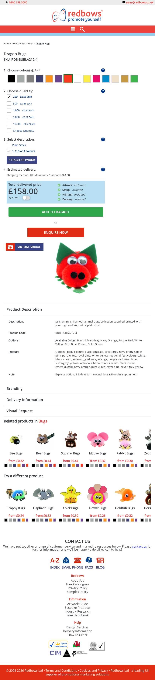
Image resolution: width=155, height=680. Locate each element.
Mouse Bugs (97, 453)
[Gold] (125, 79)
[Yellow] (87, 79)
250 (22, 96)
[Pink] (96, 79)
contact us (139, 546)
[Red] (68, 79)
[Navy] (39, 79)
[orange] (19, 465)
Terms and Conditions (61, 670)
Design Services (77, 627)
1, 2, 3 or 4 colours (23, 151)
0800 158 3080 (17, 2)
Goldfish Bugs (125, 508)
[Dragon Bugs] (77, 267)
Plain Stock (19, 145)
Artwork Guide (77, 604)
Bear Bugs (43, 453)
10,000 (24, 124)
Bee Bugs (16, 453)
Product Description (24, 309)
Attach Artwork (22, 160)
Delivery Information (25, 399)
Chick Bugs (70, 508)
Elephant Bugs (43, 508)
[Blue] (106, 79)
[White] (77, 79)
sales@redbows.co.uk (139, 2)
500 (22, 103)
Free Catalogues (77, 584)
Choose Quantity (23, 130)
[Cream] (115, 79)
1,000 (23, 110)
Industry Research (78, 611)
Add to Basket (56, 212)
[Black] (11, 79)
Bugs (43, 421)
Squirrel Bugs (70, 453)
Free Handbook (77, 615)
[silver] (10, 465)
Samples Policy (77, 592)
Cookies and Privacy (94, 670)
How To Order (78, 635)
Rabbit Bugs (124, 453)
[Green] (134, 79)
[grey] (96, 465)
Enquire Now (56, 232)
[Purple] (58, 79)
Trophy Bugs (16, 508)
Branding (15, 388)
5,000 (23, 117)
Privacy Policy (77, 588)
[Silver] (21, 79)
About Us (77, 580)
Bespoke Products (78, 608)
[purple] (23, 465)
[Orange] (49, 79)
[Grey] (30, 79)
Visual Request (20, 410)
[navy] (14, 465)
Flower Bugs (97, 508)
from (16, 461)
